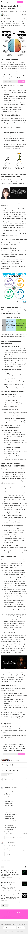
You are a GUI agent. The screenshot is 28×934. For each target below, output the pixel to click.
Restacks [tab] (10, 774)
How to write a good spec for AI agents (10, 894)
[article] (14, 875)
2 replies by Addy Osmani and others (14, 837)
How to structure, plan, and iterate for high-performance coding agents (10, 898)
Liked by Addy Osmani (10, 789)
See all (4, 905)
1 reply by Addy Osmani (11, 854)
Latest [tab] (6, 867)
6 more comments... (5, 860)
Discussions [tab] (11, 867)
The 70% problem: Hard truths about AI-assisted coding (9, 871)
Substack (7, 931)
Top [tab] (2, 867)
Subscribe (20, 2)
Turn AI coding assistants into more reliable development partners (9, 886)
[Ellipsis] (26, 787)
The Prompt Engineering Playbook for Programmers (8, 883)
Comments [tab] (4, 774)
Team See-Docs (7, 787)
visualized (22, 266)
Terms (17, 924)
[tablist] (7, 774)
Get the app (20, 927)
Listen (25, 14)
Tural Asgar (6, 842)
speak (2, 236)
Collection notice (23, 924)
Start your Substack (10, 927)
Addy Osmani (7, 14)
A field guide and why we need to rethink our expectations (10, 875)
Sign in (25, 2)
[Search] (25, 867)
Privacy (13, 924)
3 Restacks (17, 760)
